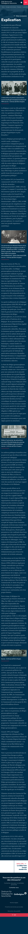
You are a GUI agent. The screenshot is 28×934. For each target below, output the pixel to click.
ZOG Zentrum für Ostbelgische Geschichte (9, 2)
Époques (19, 7)
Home (3, 7)
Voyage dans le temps (11, 7)
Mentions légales (14, 902)
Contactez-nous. (14, 887)
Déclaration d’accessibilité (14, 911)
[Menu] (25, 2)
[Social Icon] (21, 2)
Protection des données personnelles (14, 907)
